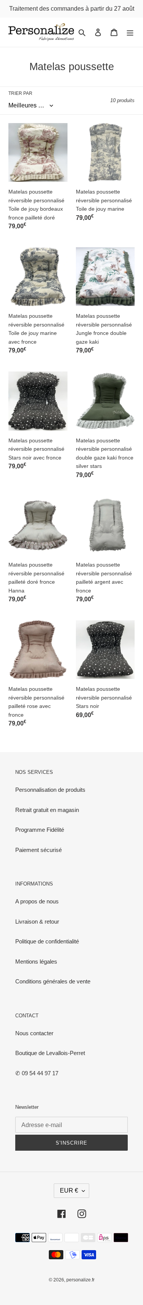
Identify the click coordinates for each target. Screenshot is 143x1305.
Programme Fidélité (39, 829)
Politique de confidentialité (47, 941)
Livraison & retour (37, 921)
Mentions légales (36, 961)
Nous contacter (34, 1033)
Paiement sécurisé (38, 850)
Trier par (20, 93)
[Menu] (130, 32)
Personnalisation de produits (50, 789)
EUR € (69, 1190)
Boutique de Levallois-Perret (50, 1053)
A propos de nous (37, 901)
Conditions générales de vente (52, 981)
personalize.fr (80, 1280)
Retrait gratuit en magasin (47, 810)
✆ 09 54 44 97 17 (36, 1073)
